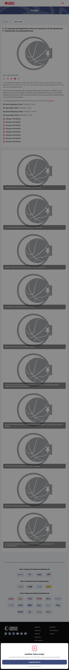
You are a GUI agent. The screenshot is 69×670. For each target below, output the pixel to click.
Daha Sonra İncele (34, 666)
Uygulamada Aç (34, 662)
